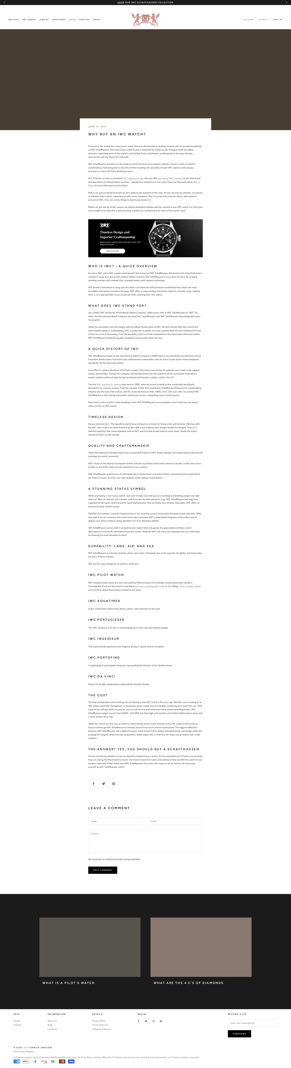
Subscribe (239, 1034)
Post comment (102, 870)
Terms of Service (100, 1024)
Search (263, 19)
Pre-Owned (29, 19)
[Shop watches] (145, 238)
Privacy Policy (99, 1020)
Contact (17, 1024)
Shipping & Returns (101, 1029)
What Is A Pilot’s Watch (68, 983)
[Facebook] (139, 1021)
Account (248, 19)
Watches (13, 19)
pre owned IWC (165, 178)
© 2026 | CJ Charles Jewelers (33, 1047)
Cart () (278, 19)
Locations (52, 1029)
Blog (49, 1024)
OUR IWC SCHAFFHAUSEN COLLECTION (145, 3)
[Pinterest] (161, 1021)
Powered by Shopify (23, 1051)
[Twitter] (146, 1021)
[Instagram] (153, 1021)
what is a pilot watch (190, 586)
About (97, 19)
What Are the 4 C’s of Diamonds (189, 983)
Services (84, 19)
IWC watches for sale (133, 178)
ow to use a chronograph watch (149, 586)
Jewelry (44, 19)
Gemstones (59, 19)
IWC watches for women (109, 384)
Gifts (72, 19)
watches (177, 178)
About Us (52, 1020)
